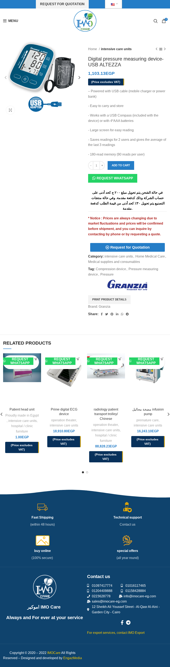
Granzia (104, 306)
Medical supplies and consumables (114, 262)
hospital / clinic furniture (22, 428)
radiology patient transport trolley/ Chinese (106, 414)
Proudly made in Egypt (22, 415)
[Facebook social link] (102, 314)
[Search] (156, 21)
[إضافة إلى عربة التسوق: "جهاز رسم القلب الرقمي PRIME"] (78, 359)
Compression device (111, 269)
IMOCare (54, 653)
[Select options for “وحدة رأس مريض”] (36, 359)
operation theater (63, 420)
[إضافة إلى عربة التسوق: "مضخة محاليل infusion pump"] (162, 359)
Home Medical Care (150, 256)
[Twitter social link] (106, 314)
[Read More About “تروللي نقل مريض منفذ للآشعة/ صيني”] (120, 359)
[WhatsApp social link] (122, 314)
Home (93, 49)
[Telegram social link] (127, 314)
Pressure (107, 274)
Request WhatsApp (115, 178)
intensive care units (116, 49)
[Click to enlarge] (10, 110)
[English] (113, 4)
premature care (147, 420)
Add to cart (121, 165)
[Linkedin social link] (117, 314)
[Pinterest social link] (112, 314)
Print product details (109, 299)
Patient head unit (22, 409)
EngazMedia (72, 658)
